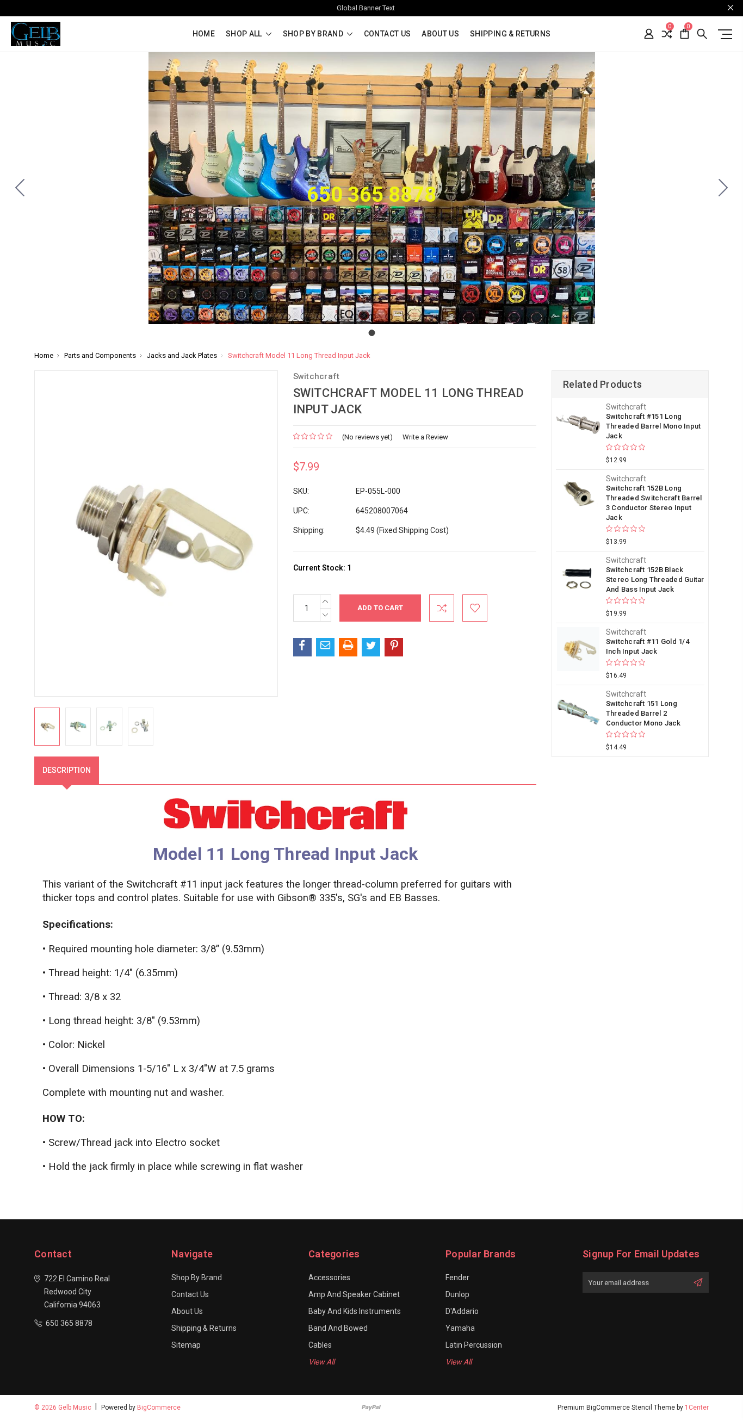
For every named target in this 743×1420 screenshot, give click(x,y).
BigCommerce (159, 1407)
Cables (320, 1345)
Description (66, 770)
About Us (440, 34)
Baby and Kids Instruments (354, 1311)
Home (204, 34)
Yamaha (460, 1328)
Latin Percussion (473, 1345)
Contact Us (387, 34)
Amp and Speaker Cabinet (354, 1294)
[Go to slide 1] (20, 188)
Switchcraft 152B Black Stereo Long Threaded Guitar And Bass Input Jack (655, 579)
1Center (697, 1407)
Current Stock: (322, 567)
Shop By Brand (314, 34)
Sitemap (186, 1345)
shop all (245, 34)
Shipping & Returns (510, 34)
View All (321, 1361)
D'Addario (462, 1311)
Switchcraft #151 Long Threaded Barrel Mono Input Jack (653, 426)
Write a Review (425, 437)
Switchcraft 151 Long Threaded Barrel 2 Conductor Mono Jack (643, 713)
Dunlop (457, 1294)
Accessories (329, 1277)
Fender (457, 1277)
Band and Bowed (338, 1328)
